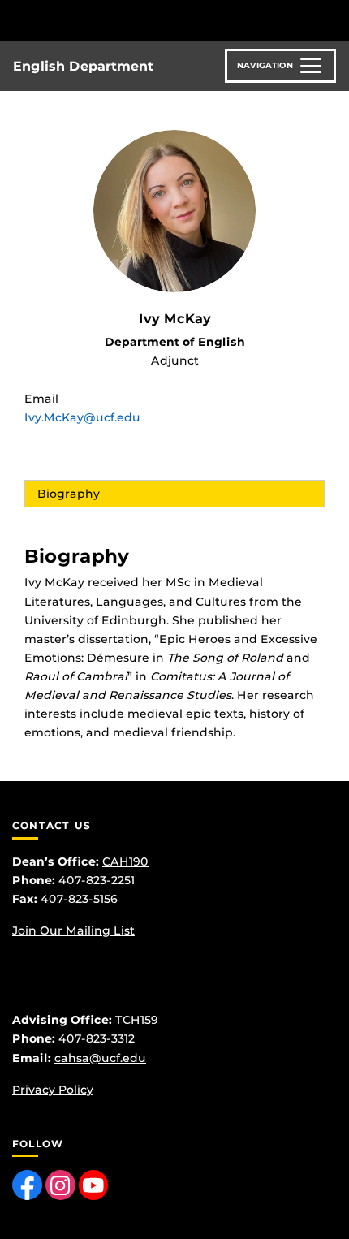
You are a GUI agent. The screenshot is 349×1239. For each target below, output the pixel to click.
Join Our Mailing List (73, 930)
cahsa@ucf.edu (100, 1058)
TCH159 (136, 1019)
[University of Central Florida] (123, 19)
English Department (83, 66)
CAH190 (125, 861)
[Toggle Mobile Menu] (333, 19)
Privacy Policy (52, 1089)
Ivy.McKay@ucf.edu (82, 417)
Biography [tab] (68, 493)
